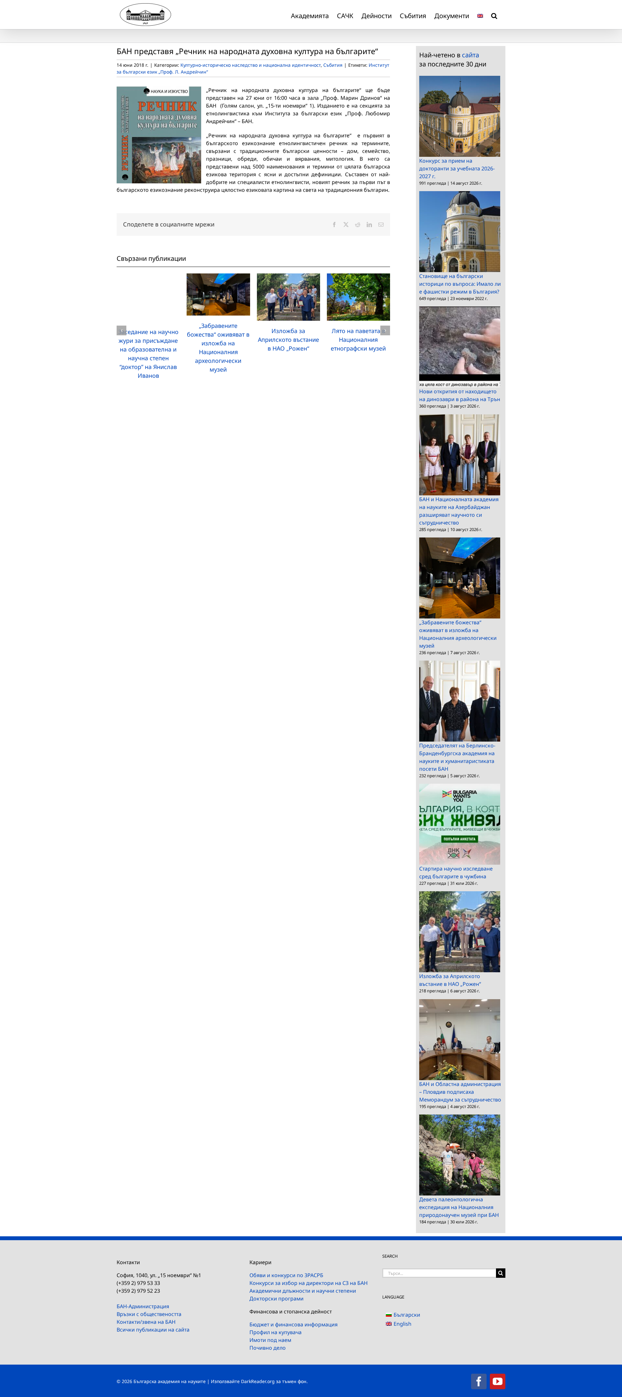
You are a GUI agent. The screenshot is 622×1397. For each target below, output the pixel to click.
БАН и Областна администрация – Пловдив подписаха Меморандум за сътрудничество (460, 1091)
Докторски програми (276, 1298)
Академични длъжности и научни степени (302, 1290)
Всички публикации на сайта (153, 1329)
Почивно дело (267, 1347)
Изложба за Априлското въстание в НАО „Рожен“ (288, 339)
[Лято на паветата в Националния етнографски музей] (358, 277)
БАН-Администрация (143, 1306)
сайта (470, 55)
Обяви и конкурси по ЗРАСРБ (286, 1275)
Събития (332, 65)
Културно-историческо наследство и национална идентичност (250, 65)
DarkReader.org (258, 1381)
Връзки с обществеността (149, 1314)
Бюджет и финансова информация (293, 1324)
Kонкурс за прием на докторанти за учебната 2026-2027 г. (457, 168)
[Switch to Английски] (480, 14)
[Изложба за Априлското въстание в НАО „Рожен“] (288, 277)
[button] (494, 14)
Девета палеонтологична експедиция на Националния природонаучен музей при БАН (459, 1207)
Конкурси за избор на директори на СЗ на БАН (308, 1283)
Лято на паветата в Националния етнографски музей (358, 339)
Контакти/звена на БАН (146, 1321)
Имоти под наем (270, 1340)
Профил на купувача (275, 1332)
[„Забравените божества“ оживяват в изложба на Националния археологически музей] (218, 277)
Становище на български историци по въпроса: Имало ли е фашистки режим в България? (460, 283)
